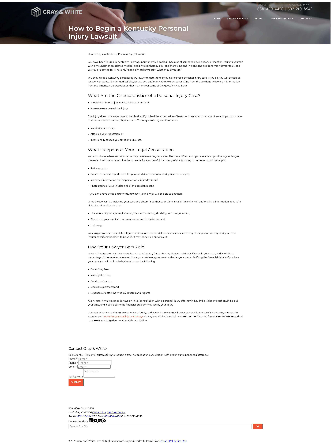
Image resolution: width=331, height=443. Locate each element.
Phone (73, 362)
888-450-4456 (270, 9)
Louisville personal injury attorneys (123, 316)
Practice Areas (236, 18)
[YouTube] (95, 421)
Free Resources (281, 18)
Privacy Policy (168, 441)
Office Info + (99, 412)
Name (73, 358)
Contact (305, 18)
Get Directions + (116, 412)
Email (73, 366)
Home (217, 18)
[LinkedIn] (91, 421)
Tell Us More (76, 376)
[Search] (257, 426)
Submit (76, 382)
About (258, 18)
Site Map (182, 441)
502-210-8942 (300, 9)
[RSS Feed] (104, 421)
